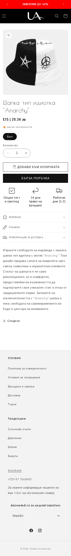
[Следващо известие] (63, 4)
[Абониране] (58, 515)
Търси (12, 404)
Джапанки (14, 438)
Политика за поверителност (27, 368)
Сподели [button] (13, 321)
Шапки (12, 447)
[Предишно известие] (7, 4)
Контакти (15, 470)
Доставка (14, 395)
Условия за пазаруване (24, 377)
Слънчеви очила (19, 429)
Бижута (13, 456)
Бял (10, 136)
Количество (10, 145)
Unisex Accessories (40, 548)
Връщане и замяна (21, 386)
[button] (56, 16)
